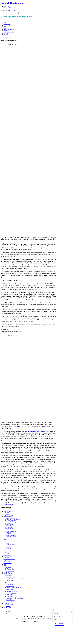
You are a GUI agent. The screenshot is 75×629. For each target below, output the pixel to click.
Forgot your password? (60, 623)
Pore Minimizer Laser (11, 545)
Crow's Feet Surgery (11, 522)
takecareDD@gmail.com (6, 508)
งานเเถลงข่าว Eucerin (11, 591)
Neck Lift (8, 533)
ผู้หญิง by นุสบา (10, 589)
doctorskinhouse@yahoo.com (7, 504)
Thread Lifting (9, 515)
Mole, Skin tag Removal (9, 549)
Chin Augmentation (11, 529)
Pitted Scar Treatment (8, 556)
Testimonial (6, 603)
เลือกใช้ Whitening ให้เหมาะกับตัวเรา (15, 579)
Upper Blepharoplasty (11, 518)
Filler (7, 514)
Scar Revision (7, 555)
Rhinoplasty (9, 523)
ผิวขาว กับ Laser (10, 600)
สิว (7, 582)
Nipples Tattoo (9, 568)
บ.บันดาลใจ (9, 596)
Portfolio (8, 606)
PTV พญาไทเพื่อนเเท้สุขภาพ (13, 587)
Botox (7, 512)
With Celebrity (9, 604)
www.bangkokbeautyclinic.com (35, 503)
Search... (3, 13)
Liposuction (6, 557)
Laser (5, 539)
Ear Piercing (6, 572)
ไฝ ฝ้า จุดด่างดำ (10, 584)
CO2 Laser (9, 548)
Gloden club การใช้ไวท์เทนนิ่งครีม (15, 598)
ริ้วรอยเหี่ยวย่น (10, 580)
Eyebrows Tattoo (10, 569)
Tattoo (5, 565)
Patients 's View (7, 607)
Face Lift (8, 532)
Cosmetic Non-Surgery (9, 511)
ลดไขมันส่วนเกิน (10, 601)
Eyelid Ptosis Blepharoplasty (13, 519)
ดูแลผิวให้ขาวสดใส (11, 577)
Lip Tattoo (8, 567)
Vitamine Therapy (8, 563)
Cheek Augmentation (11, 531)
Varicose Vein (7, 561)
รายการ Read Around (11, 593)
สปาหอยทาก (9, 575)
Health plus (9, 594)
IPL (7, 540)
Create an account (59, 625)
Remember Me (57, 616)
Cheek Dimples (10, 528)
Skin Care (6, 564)
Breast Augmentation (11, 535)
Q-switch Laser (10, 586)
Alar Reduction (10, 524)
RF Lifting (8, 547)
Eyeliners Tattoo (10, 571)
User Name (56, 612)
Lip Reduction (9, 527)
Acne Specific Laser (11, 544)
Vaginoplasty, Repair (11, 536)
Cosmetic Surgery (8, 516)
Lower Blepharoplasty (11, 520)
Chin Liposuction (10, 537)
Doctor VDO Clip (8, 573)
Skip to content (7, 37)
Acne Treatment (7, 553)
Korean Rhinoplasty (11, 525)
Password (56, 613)
